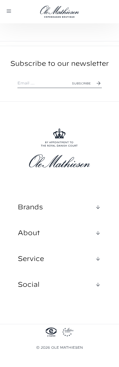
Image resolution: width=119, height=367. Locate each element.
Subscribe (81, 83)
